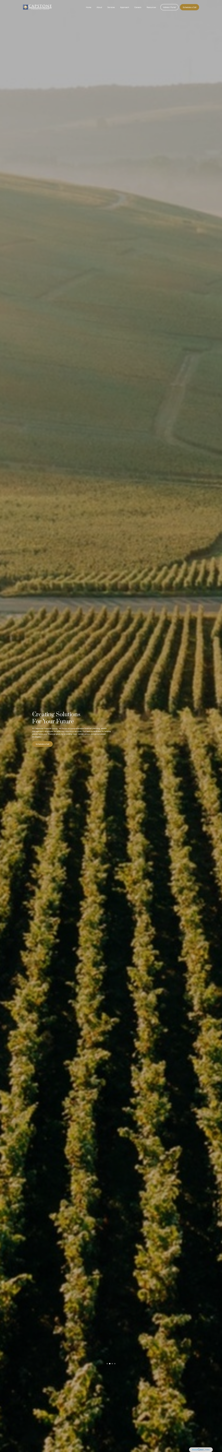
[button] (88, 7)
